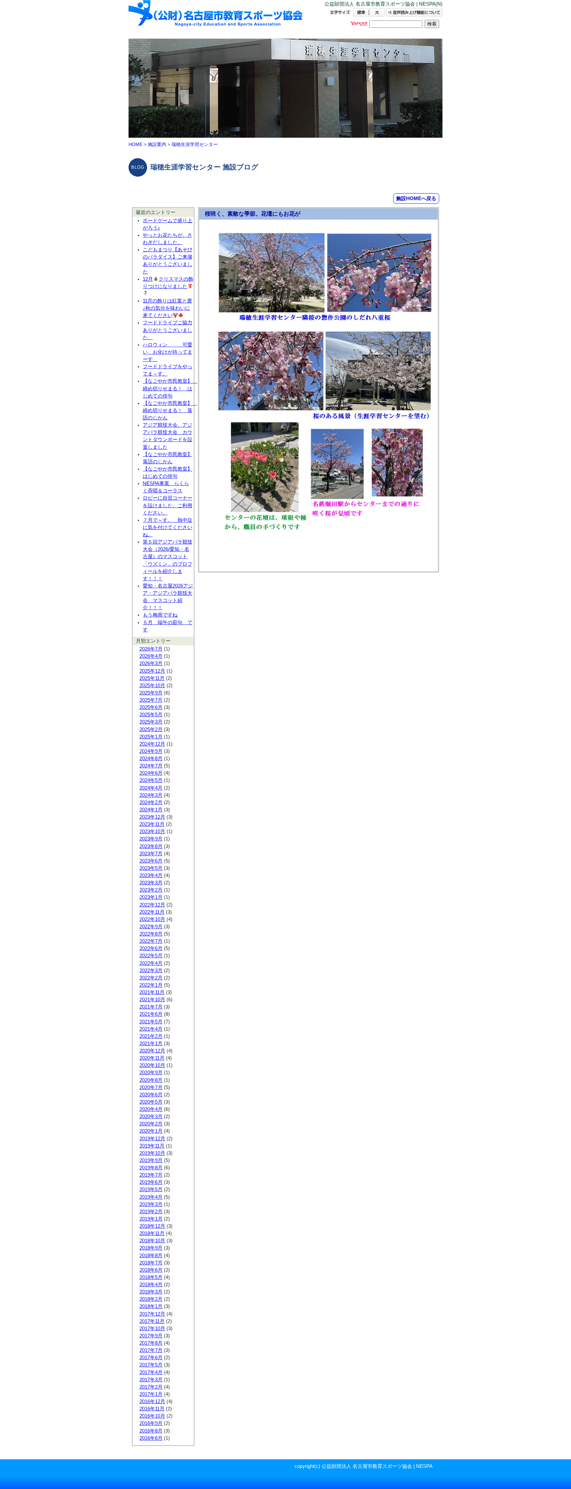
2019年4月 (151, 1197)
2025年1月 (151, 736)
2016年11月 (152, 1408)
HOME (135, 144)
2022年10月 (152, 919)
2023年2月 (151, 890)
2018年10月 (152, 1240)
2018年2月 (151, 1299)
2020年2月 (151, 1123)
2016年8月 (151, 1431)
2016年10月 (152, 1416)
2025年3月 (151, 722)
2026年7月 (151, 649)
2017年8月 (151, 1343)
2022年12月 (152, 904)
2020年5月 (151, 1102)
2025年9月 (151, 692)
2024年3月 (151, 795)
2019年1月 (151, 1219)
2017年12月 (152, 1314)
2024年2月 (151, 802)
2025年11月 (152, 678)
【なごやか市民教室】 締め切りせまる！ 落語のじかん (170, 410)
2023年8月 (151, 846)
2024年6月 (151, 773)
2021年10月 (152, 999)
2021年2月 (151, 1036)
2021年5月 (151, 1021)
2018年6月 (151, 1270)
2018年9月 (151, 1248)
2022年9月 (151, 926)
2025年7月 (151, 700)
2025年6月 (151, 707)
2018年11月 (152, 1233)
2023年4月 (151, 875)
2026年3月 (151, 663)
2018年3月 (151, 1291)
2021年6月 (151, 1014)
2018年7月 (151, 1262)
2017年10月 (152, 1328)
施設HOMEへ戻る (416, 198)
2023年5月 (151, 868)
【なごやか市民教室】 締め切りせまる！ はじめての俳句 (170, 388)
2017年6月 (151, 1357)
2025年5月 (151, 714)
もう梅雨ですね (160, 615)
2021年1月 (151, 1043)
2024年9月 (151, 751)
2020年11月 (152, 1058)
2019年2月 (151, 1211)
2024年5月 (151, 780)
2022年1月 (151, 985)
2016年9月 (151, 1423)
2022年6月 (151, 948)
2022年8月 (151, 934)
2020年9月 (151, 1072)
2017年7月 (151, 1350)
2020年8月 (151, 1080)
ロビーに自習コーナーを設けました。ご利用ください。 (167, 505)
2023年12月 (152, 817)
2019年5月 (151, 1189)
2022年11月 (152, 912)
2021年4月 (151, 1029)
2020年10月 (152, 1065)
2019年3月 (151, 1204)
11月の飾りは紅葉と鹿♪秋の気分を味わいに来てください (167, 308)
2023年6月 (151, 861)
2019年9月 (151, 1160)
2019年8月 (151, 1167)
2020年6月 (151, 1094)
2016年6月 (151, 1438)
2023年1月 (151, 897)
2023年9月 (151, 838)
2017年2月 (151, 1387)
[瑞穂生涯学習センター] (216, 19)
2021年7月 (151, 1007)
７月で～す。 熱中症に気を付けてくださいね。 (167, 527)
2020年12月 (152, 1050)
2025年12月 (152, 671)
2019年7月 (151, 1175)
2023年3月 (151, 882)
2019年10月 (152, 1153)
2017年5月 (151, 1364)
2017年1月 (151, 1394)
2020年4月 (151, 1109)
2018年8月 (151, 1255)
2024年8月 (151, 758)
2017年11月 (152, 1321)
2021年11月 (152, 992)
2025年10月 (152, 685)
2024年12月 (152, 744)
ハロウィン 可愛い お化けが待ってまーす (167, 352)
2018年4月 (151, 1284)
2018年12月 (152, 1226)
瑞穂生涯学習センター (194, 144)
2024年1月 (151, 809)
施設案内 (157, 144)
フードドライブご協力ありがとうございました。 (167, 330)
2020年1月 (151, 1131)
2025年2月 (151, 729)
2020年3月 (151, 1116)
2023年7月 (151, 853)
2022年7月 (151, 941)
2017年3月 (151, 1379)
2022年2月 (151, 977)
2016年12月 (152, 1401)
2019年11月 (152, 1146)
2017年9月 (151, 1335)
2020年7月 (151, 1087)
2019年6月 (151, 1182)
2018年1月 (151, 1306)
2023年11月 (152, 824)
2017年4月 (151, 1372)
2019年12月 (152, 1138)
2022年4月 (151, 963)
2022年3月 (151, 970)
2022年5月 (151, 955)
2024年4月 (151, 788)
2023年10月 (152, 831)
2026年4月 (151, 656)
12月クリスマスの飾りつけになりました (168, 282)
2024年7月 (151, 765)
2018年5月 (151, 1277)
